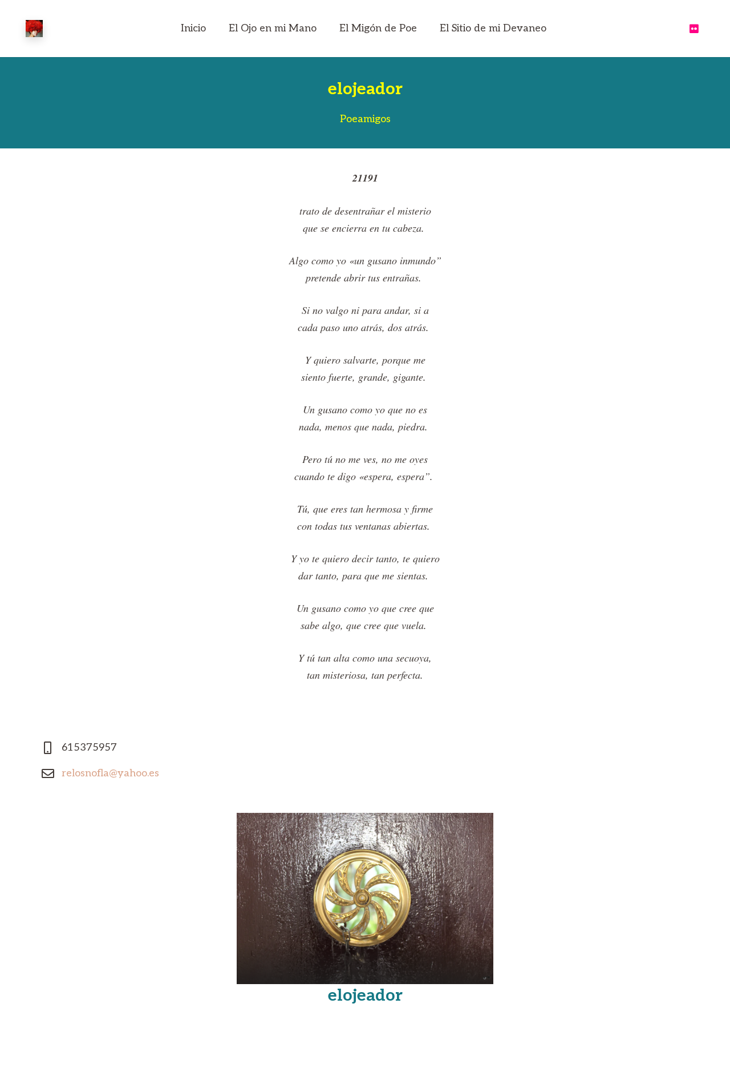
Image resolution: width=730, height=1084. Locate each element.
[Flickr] (694, 28)
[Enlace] (34, 28)
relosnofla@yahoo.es (110, 773)
